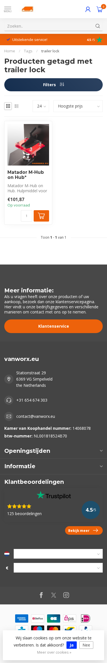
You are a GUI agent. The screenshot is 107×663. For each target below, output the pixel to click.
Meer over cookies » (54, 652)
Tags (28, 50)
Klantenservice (53, 326)
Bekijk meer (79, 530)
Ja (72, 645)
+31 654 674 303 (31, 400)
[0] (99, 9)
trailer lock (50, 50)
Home (9, 50)
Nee (86, 645)
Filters (50, 84)
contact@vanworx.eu (35, 416)
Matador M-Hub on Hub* (25, 175)
